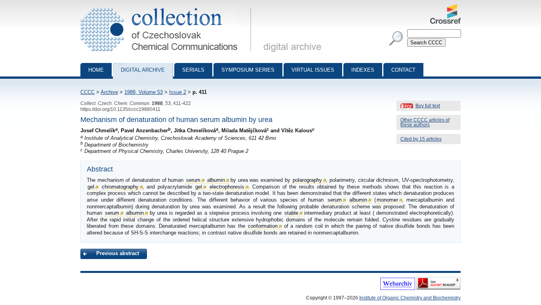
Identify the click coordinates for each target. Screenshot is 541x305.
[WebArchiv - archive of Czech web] (397, 288)
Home (96, 70)
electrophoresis (227, 187)
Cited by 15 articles (421, 139)
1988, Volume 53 (143, 92)
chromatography (120, 187)
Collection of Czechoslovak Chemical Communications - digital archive (168, 7)
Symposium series (247, 70)
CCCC (87, 92)
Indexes (362, 70)
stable (291, 213)
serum (193, 180)
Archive (109, 92)
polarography (307, 180)
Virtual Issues (312, 70)
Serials (193, 70)
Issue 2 (177, 92)
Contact (403, 70)
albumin (216, 180)
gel (91, 187)
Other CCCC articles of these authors (425, 122)
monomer (387, 200)
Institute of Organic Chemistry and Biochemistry (410, 297)
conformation (263, 226)
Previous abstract (117, 253)
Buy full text (427, 105)
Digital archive (143, 70)
